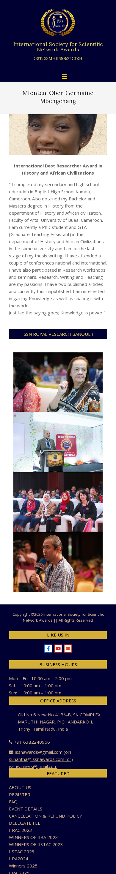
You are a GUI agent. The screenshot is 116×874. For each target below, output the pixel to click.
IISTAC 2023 (22, 851)
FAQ (13, 802)
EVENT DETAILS (25, 809)
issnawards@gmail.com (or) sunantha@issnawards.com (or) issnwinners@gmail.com (41, 759)
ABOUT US (20, 787)
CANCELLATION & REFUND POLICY (45, 816)
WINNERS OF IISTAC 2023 (36, 844)
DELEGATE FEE (24, 823)
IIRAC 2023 (20, 830)
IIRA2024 (18, 859)
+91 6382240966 (32, 742)
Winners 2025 (23, 866)
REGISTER (19, 794)
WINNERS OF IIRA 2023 (33, 837)
